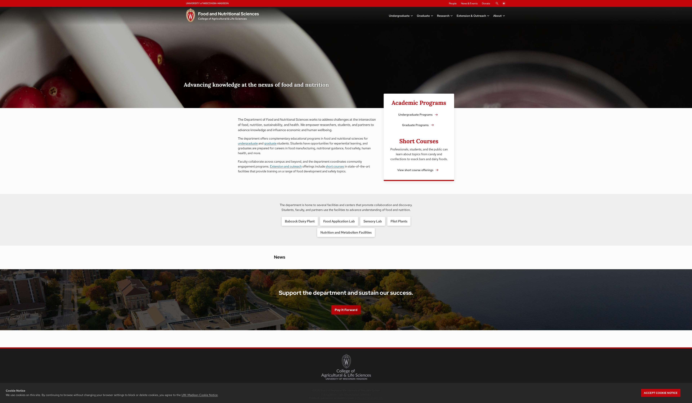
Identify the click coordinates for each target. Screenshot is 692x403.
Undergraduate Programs (415, 115)
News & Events (469, 3)
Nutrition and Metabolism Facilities (346, 232)
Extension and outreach (286, 166)
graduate (270, 143)
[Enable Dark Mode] (504, 3)
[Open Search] (497, 3)
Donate (486, 3)
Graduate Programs (415, 125)
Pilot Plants (399, 221)
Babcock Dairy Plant (300, 221)
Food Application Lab (339, 221)
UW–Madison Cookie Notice (199, 395)
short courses (335, 166)
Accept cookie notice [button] (661, 393)
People (453, 3)
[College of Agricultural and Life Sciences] (346, 367)
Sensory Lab (372, 221)
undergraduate (248, 143)
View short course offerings (415, 170)
